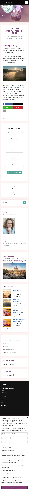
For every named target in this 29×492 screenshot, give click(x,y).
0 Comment (18, 38)
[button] (8, 104)
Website (14, 165)
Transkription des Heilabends (14, 87)
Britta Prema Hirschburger (14, 36)
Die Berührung (6, 346)
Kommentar (14, 139)
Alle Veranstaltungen (10, 328)
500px (2, 402)
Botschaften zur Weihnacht (10, 352)
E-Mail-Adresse (14, 158)
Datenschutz (20, 459)
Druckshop (4, 408)
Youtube (3, 390)
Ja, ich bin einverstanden (7, 474)
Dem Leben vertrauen (8, 349)
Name (14, 151)
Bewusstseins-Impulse (8, 118)
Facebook (3, 398)
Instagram (4, 392)
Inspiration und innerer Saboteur (11, 340)
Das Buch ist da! (7, 343)
